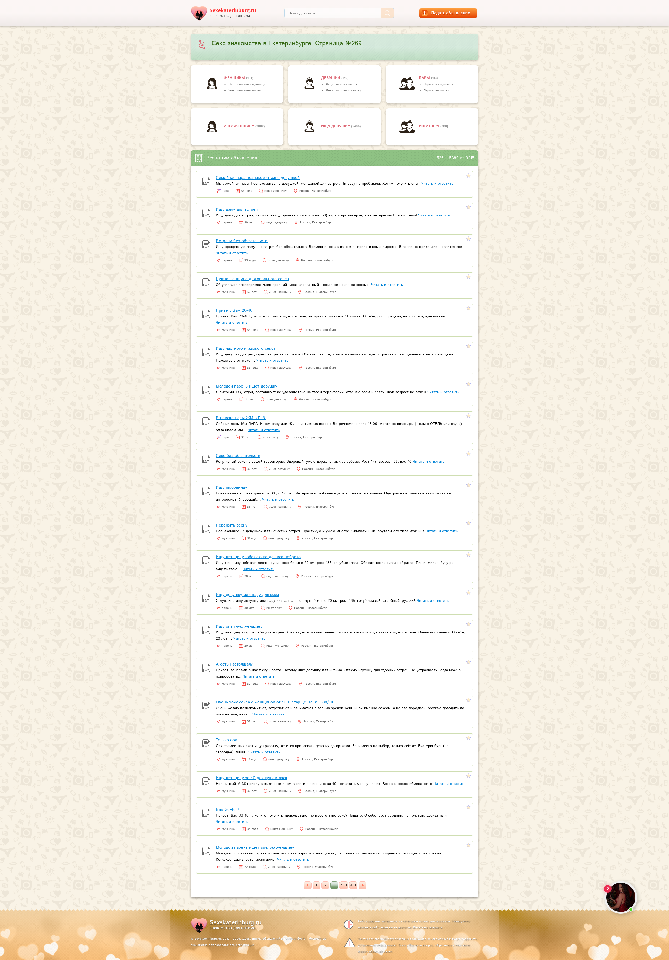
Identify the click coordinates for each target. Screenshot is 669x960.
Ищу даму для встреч (237, 209)
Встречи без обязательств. (242, 241)
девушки (331, 77)
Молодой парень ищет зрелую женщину (255, 848)
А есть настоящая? (234, 664)
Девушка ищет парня (341, 84)
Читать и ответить (437, 183)
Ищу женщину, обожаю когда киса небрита (258, 557)
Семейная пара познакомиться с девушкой (258, 178)
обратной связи (380, 951)
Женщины (235, 77)
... (334, 885)
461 (353, 885)
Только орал (227, 740)
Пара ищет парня (436, 90)
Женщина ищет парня (244, 90)
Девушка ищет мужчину (343, 90)
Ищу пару (429, 126)
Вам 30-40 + (228, 810)
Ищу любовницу (231, 487)
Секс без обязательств (238, 456)
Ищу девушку (336, 126)
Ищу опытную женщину (239, 626)
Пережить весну (231, 525)
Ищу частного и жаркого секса (245, 348)
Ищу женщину (239, 126)
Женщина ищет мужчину (246, 84)
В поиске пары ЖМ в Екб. (241, 418)
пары (425, 77)
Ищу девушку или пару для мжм (247, 595)
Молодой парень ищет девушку (246, 386)
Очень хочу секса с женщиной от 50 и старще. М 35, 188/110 (275, 702)
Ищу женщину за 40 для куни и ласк (251, 778)
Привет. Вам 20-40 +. (237, 311)
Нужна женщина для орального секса (252, 279)
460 (344, 885)
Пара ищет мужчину (438, 84)
